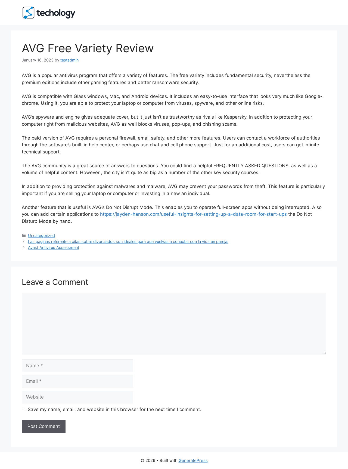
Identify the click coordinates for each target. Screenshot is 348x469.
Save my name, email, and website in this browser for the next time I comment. (114, 409)
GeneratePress (193, 460)
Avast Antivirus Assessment (53, 247)
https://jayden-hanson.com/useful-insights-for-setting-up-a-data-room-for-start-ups (193, 214)
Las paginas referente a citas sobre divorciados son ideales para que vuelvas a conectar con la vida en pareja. (128, 241)
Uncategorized (41, 235)
